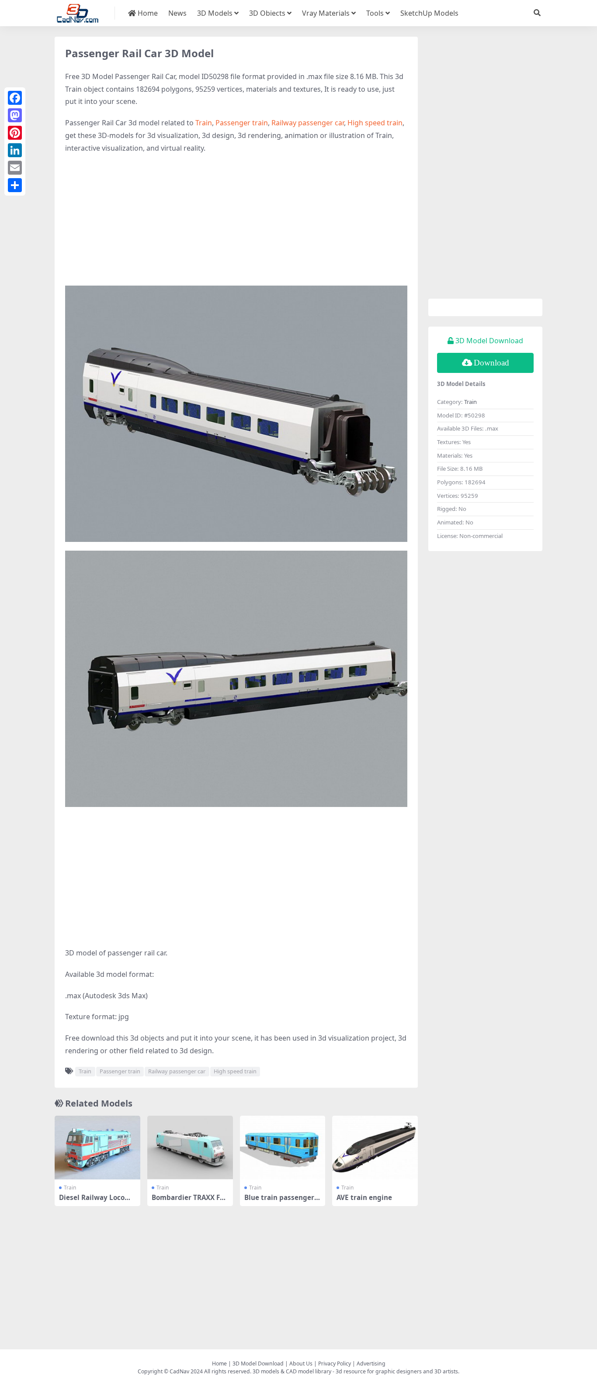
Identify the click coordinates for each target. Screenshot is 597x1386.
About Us (300, 1363)
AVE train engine (364, 1197)
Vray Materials (326, 13)
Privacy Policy (334, 1363)
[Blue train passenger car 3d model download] (283, 1148)
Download (491, 362)
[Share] (15, 185)
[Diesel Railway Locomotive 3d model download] (97, 1148)
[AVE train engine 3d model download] (375, 1148)
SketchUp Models (429, 13)
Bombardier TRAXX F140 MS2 (190, 1201)
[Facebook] (15, 98)
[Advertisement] (236, 224)
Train (203, 123)
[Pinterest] (15, 132)
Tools (375, 13)
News (177, 13)
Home (147, 13)
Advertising (371, 1363)
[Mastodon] (15, 115)
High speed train (375, 123)
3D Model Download (258, 1363)
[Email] (15, 167)
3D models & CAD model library (292, 1371)
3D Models (215, 13)
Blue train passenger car (281, 1201)
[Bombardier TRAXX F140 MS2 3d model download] (190, 1148)
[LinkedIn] (15, 150)
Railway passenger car (307, 123)
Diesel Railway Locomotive (97, 1201)
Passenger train (241, 123)
